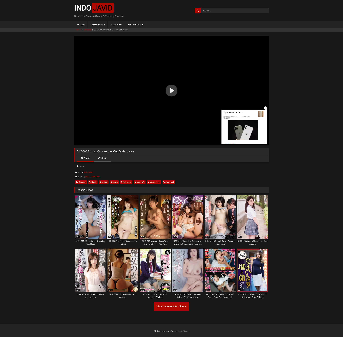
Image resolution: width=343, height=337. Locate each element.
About (86, 158)
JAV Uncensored (98, 24)
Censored (87, 30)
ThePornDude (137, 24)
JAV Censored (116, 24)
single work (169, 182)
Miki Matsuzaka (92, 177)
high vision (127, 182)
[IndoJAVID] (94, 8)
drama (115, 182)
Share (104, 158)
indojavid (88, 172)
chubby (105, 182)
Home (82, 24)
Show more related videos (171, 306)
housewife (141, 182)
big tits (94, 182)
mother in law (155, 182)
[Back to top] (335, 329)
